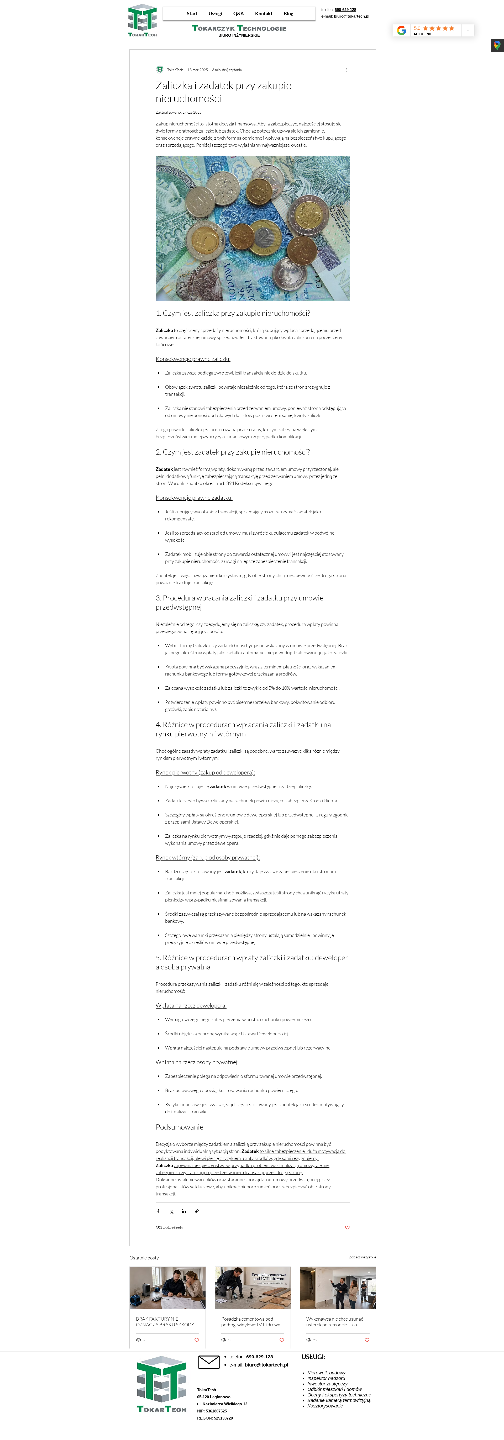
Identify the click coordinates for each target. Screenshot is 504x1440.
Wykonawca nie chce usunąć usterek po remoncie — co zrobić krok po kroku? (334, 1321)
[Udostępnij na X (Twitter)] (171, 1211)
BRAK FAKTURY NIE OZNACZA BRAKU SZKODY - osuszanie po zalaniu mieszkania (166, 1321)
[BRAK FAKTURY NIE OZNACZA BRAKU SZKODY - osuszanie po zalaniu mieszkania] (168, 1288)
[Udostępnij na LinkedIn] (183, 1211)
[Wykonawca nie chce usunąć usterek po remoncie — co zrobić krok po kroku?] (338, 1288)
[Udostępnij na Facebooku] (158, 1211)
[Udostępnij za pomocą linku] (196, 1211)
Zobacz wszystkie (362, 1257)
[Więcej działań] (347, 69)
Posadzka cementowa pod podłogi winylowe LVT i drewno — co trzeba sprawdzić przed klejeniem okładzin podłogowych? (252, 1321)
